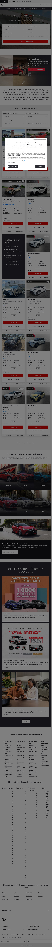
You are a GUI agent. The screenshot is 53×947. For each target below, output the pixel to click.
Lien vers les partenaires (11, 162)
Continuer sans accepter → (40, 139)
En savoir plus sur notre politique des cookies (15, 160)
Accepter (40, 166)
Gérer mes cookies (12, 166)
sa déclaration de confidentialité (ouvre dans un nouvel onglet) (30, 144)
